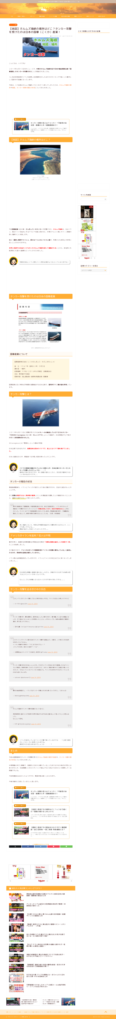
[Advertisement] (40, 104)
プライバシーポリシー (13, 1017)
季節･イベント (78, 16)
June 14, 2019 (32, 604)
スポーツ (32, 16)
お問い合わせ (101, 16)
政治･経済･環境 (65, 16)
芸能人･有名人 (21, 16)
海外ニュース (90, 16)
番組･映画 (42, 16)
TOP (12, 16)
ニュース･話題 (53, 16)
